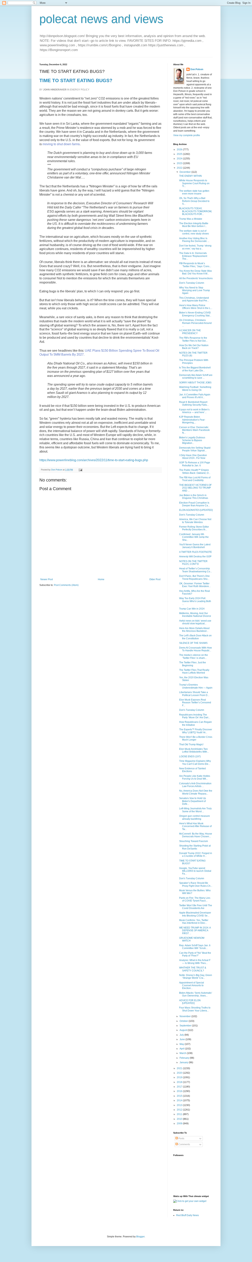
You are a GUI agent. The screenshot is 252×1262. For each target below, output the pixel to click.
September (186, 1025)
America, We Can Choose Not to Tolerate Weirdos (195, 520)
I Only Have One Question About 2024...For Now (193, 456)
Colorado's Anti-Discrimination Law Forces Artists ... (195, 785)
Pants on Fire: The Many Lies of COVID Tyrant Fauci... (194, 899)
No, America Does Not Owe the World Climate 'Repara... (195, 792)
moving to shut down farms (61, 144)
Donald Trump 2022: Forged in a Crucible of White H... (195, 854)
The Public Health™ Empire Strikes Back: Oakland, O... (194, 471)
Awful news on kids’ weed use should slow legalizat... (195, 622)
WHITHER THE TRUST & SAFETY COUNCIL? (192, 969)
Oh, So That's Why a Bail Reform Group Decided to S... (194, 201)
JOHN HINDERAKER (55, 89)
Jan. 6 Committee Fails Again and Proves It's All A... (194, 396)
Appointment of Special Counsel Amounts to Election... (191, 985)
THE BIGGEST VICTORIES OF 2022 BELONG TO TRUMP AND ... (195, 488)
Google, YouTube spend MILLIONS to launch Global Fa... (195, 871)
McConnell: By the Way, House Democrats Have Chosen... (195, 835)
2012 (180, 1109)
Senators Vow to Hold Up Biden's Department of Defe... (192, 801)
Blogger (140, 1236)
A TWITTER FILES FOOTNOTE (195, 552)
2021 (180, 1068)
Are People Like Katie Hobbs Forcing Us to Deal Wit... (194, 777)
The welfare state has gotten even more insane (194, 192)
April (182, 1048)
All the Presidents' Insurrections (196, 278)
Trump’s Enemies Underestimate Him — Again (195, 686)
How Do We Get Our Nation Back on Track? (193, 346)
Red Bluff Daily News (187, 1215)
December (185, 172)
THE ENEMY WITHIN (190, 176)
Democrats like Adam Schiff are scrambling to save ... (195, 376)
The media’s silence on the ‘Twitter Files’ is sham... (193, 656)
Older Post (154, 579)
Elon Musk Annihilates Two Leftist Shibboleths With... (194, 750)
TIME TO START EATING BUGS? (75, 80)
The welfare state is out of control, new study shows (194, 232)
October (184, 1021)
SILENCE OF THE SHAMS (193, 643)
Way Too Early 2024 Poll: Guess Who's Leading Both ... (195, 601)
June (182, 1039)
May (182, 1044)
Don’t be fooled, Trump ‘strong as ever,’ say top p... (195, 247)
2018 (180, 1082)
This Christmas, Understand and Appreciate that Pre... (194, 299)
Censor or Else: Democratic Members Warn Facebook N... (194, 430)
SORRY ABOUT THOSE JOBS (195, 382)
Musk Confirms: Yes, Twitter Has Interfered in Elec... (193, 921)
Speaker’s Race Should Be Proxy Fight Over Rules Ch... (195, 884)
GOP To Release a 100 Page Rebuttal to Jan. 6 (194, 464)
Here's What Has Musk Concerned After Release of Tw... (195, 826)
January (184, 1062)
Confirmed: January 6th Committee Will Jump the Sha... (194, 537)
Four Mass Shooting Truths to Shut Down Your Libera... (194, 1009)
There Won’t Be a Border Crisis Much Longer (195, 738)
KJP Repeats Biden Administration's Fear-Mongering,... (192, 419)
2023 (180, 163)
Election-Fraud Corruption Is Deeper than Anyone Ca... (194, 504)
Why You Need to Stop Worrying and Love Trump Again (194, 290)
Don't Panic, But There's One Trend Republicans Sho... (194, 577)
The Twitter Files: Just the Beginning (192, 664)
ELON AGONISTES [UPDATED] (196, 510)
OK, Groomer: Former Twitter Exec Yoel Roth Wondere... (195, 585)
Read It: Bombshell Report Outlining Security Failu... (194, 403)
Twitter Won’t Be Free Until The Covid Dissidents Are (195, 907)
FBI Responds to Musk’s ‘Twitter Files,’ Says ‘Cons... (195, 265)
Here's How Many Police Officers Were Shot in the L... (195, 306)
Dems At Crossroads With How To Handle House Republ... (195, 649)
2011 (180, 1114)
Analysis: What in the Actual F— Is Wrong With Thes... (194, 961)
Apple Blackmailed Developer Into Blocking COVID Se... (195, 914)
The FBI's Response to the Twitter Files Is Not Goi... (193, 339)
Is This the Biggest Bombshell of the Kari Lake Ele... (195, 369)
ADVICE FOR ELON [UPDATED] (190, 1002)
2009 (180, 1123)
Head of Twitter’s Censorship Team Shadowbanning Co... (195, 570)
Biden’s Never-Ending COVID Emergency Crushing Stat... (195, 314)
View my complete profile (186, 135)
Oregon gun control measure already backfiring (194, 817)
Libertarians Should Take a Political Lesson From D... (194, 693)
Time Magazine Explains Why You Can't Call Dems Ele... (195, 762)
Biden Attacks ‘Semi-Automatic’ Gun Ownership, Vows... (195, 994)
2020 (180, 1072)
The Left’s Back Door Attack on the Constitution (195, 637)
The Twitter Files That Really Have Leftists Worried (194, 671)
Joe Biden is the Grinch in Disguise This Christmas (193, 496)
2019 (180, 1077)
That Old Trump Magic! (191, 744)
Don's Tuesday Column (191, 283)
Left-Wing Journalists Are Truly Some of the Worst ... (195, 810)
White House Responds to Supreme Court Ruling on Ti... (194, 183)
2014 (180, 1100)
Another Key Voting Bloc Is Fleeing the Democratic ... (194, 240)
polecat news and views (101, 19)
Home (101, 579)
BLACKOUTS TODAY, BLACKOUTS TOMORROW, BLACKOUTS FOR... (195, 211)
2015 (180, 1096)
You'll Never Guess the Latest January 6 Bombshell (194, 546)
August (184, 1030)
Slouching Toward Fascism (193, 841)
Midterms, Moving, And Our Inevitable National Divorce (195, 614)
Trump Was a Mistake (190, 218)
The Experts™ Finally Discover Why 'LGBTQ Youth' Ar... (195, 731)
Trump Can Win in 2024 (192, 608)
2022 (180, 167)
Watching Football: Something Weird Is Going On (195, 388)
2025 (180, 154)
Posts (181, 1138)
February (185, 1058)
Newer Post (46, 579)
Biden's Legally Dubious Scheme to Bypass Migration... (192, 440)
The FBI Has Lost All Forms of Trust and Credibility (194, 479)
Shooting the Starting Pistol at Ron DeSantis (195, 847)
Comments (184, 1144)
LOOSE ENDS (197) (190, 756)
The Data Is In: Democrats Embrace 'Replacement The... (193, 256)
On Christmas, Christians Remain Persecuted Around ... (195, 323)
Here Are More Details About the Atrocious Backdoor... (194, 629)
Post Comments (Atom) (66, 585)
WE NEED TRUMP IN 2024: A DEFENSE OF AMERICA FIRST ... (195, 930)
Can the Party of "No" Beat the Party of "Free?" (195, 954)
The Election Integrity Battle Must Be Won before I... (193, 225)
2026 (180, 149)
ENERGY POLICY (79, 89)
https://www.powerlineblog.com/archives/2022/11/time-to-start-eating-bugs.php (93, 460)
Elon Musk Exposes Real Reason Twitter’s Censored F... (195, 702)
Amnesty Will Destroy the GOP (195, 556)
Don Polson (196, 69)
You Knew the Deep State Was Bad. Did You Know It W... (195, 272)
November (185, 1016)
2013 (180, 1105)
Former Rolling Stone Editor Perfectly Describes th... (194, 528)
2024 (180, 158)
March (183, 1053)
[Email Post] (80, 469)
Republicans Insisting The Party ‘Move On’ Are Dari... (194, 716)
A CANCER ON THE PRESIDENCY (190, 332)
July (182, 1034)
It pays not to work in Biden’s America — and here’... (194, 411)
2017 (180, 1086)
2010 (180, 1119)
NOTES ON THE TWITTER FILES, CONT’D (193, 562)
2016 (180, 1091)
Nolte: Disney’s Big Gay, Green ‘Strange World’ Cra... (195, 976)
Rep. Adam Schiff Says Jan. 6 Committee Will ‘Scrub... (194, 947)
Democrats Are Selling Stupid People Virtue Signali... (194, 449)
